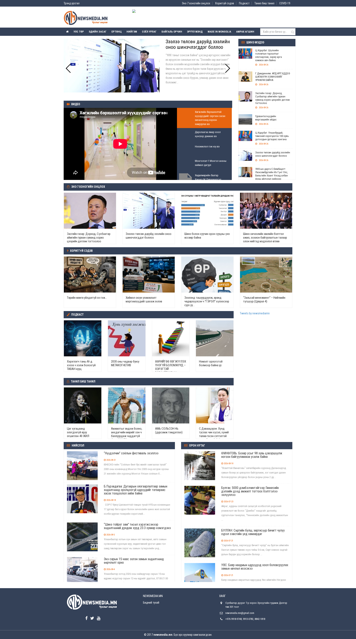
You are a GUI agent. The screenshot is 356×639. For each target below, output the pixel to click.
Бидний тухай (151, 602)
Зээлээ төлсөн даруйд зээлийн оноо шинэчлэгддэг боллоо (272, 154)
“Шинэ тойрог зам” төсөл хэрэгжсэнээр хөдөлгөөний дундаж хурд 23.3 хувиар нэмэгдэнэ (137, 526)
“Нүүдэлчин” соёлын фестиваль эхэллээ (131, 453)
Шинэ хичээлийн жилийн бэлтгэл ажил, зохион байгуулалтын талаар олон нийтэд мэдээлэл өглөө (265, 237)
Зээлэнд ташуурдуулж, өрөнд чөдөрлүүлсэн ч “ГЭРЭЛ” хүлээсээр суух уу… (206, 301)
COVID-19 (284, 3)
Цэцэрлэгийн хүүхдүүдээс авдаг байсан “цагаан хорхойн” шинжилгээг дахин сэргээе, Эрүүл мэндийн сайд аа (199, 50)
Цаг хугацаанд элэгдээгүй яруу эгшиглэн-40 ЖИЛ (78, 432)
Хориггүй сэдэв (224, 3)
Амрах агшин (245, 31)
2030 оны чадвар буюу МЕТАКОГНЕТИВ (125, 363)
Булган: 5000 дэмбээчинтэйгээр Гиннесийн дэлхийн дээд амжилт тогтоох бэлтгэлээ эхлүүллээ (250, 491)
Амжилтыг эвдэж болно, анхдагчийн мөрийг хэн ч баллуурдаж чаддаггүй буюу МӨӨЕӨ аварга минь (126, 436)
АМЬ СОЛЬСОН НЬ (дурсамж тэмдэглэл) (169, 430)
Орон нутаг (197, 445)
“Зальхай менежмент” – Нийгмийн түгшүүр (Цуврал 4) (264, 299)
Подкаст (244, 3)
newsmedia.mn (162, 634)
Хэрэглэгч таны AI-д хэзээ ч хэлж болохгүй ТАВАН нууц (81, 365)
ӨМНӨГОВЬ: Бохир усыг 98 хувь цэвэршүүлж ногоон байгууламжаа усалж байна (251, 455)
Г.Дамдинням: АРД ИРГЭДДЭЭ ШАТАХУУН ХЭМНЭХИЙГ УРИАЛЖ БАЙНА (272, 77)
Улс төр (79, 31)
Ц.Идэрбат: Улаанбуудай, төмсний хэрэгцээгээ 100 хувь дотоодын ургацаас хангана (272, 136)
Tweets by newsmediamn (255, 313)
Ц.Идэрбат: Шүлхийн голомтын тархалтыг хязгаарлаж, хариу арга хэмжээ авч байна (268, 55)
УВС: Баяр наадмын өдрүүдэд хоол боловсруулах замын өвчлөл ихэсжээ (254, 566)
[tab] (204, 118)
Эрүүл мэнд (195, 31)
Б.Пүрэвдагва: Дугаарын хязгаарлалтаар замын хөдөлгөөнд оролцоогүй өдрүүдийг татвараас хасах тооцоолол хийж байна (135, 489)
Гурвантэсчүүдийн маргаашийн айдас (265, 118)
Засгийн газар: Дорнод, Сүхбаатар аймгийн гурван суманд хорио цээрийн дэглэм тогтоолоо (272, 98)
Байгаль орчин (172, 31)
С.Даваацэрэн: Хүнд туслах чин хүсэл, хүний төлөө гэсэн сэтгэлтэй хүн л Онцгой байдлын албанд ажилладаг (214, 436)
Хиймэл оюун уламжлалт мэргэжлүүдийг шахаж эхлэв (144, 299)
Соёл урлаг (149, 31)
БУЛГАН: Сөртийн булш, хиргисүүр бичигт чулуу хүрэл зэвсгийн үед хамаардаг (253, 532)
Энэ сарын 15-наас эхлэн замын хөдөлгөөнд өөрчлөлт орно (134, 560)
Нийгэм (131, 31)
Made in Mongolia (219, 31)
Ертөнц (116, 31)
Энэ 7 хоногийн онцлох (196, 3)
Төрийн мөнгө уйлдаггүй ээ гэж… (87, 298)
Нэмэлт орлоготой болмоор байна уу (210, 363)
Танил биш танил (264, 3)
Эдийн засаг (98, 31)
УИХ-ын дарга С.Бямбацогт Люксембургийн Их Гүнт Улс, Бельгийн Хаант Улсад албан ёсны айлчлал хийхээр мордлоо (271, 175)
